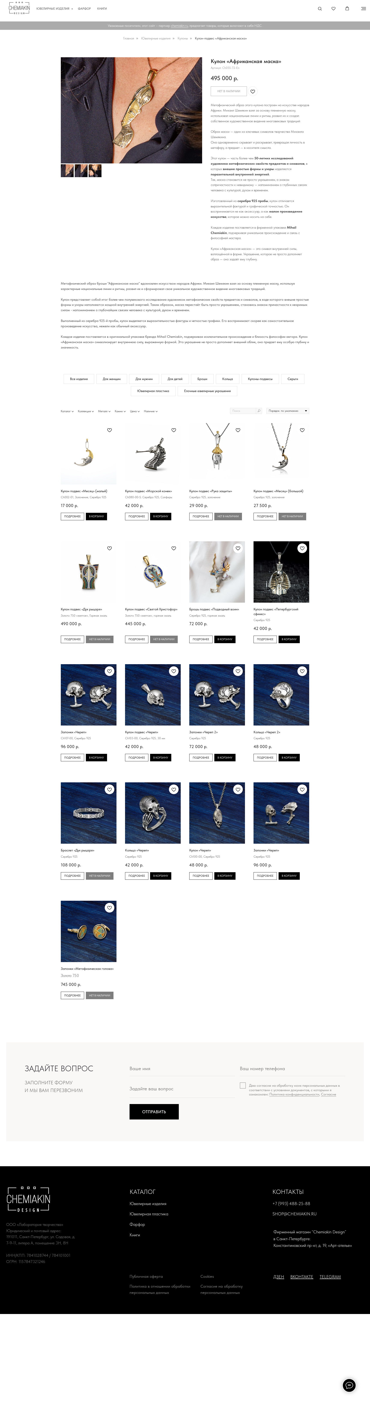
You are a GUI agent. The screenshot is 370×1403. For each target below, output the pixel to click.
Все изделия (79, 379)
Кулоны (183, 38)
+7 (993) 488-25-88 (291, 1203)
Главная (128, 38)
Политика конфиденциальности (294, 1094)
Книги (102, 8)
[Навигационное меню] (363, 8)
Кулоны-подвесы (260, 379)
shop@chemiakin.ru (295, 1213)
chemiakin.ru (179, 26)
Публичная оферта (146, 1276)
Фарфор (84, 8)
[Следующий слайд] (196, 110)
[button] (320, 8)
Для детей (175, 379)
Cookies (207, 1276)
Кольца (227, 379)
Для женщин (112, 379)
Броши (202, 379)
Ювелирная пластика (153, 391)
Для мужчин (144, 379)
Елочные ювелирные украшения (207, 391)
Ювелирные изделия (53, 8)
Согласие (328, 1094)
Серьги (293, 379)
